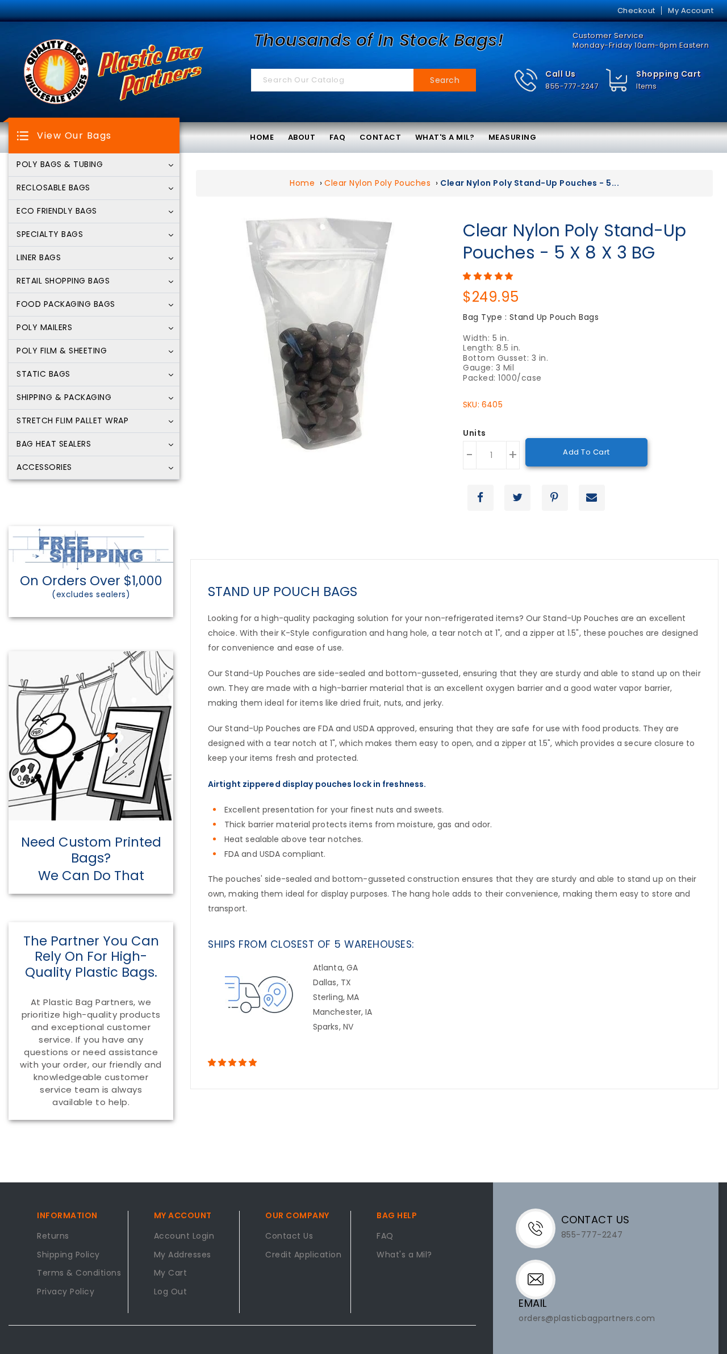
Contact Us (289, 1236)
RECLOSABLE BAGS (53, 188)
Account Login (184, 1236)
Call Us (560, 74)
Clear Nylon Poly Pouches (377, 183)
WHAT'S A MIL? (445, 137)
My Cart (170, 1273)
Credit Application (303, 1255)
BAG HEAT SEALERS (53, 444)
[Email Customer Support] (538, 1278)
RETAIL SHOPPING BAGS (63, 281)
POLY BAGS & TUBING (59, 165)
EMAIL (533, 1303)
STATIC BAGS (43, 374)
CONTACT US (595, 1220)
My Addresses (182, 1255)
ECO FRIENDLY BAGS (56, 211)
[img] (617, 80)
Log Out (170, 1292)
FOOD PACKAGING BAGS (65, 304)
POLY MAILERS (44, 328)
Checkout (636, 10)
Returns (53, 1236)
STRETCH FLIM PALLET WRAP (72, 421)
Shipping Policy (68, 1255)
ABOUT (302, 137)
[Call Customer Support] (540, 1227)
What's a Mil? (404, 1255)
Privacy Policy (65, 1292)
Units (474, 433)
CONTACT (381, 137)
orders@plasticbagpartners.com (587, 1318)
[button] (556, 80)
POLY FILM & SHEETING (61, 351)
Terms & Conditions (79, 1273)
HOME (262, 137)
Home (302, 183)
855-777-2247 (572, 86)
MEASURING (512, 137)
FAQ (337, 137)
